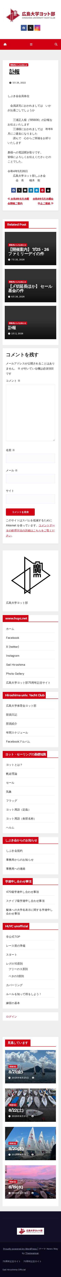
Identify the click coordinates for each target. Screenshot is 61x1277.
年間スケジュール (17, 732)
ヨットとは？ (14, 764)
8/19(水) (15, 1187)
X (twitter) (12, 646)
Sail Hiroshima (15, 664)
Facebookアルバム (18, 741)
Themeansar (32, 1253)
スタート (11, 954)
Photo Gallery (15, 673)
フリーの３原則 (18, 969)
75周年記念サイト (12, 1261)
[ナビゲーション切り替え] (31, 44)
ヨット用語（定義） (18, 809)
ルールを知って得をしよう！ (24, 994)
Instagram (12, 655)
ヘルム (10, 827)
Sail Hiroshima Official (14, 1269)
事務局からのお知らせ (18, 65)
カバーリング (14, 985)
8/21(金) (15, 1071)
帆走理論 (11, 773)
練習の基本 (13, 1003)
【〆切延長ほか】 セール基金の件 (30, 288)
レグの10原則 (14, 963)
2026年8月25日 (21, 1077)
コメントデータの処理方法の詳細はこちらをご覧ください (30, 530)
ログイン (11, 1016)
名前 (10, 450)
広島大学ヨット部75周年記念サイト (28, 682)
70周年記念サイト (32, 1261)
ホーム (10, 628)
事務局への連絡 (15, 868)
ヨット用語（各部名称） (21, 818)
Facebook (12, 637)
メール (12, 470)
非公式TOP (13, 936)
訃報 (12, 327)
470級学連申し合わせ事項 (22, 891)
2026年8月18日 (20, 1193)
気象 (9, 791)
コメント (13, 380)
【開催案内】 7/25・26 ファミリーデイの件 (28, 251)
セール (10, 782)
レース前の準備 (15, 945)
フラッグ (11, 800)
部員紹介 (11, 723)
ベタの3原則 (16, 976)
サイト (10, 490)
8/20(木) (16, 1148)
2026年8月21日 (20, 1116)
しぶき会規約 (14, 850)
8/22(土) (16, 1110)
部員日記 (11, 714)
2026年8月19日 (20, 1154)
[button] (56, 44)
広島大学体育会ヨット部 (21, 705)
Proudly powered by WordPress (20, 1248)
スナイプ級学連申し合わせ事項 (25, 900)
